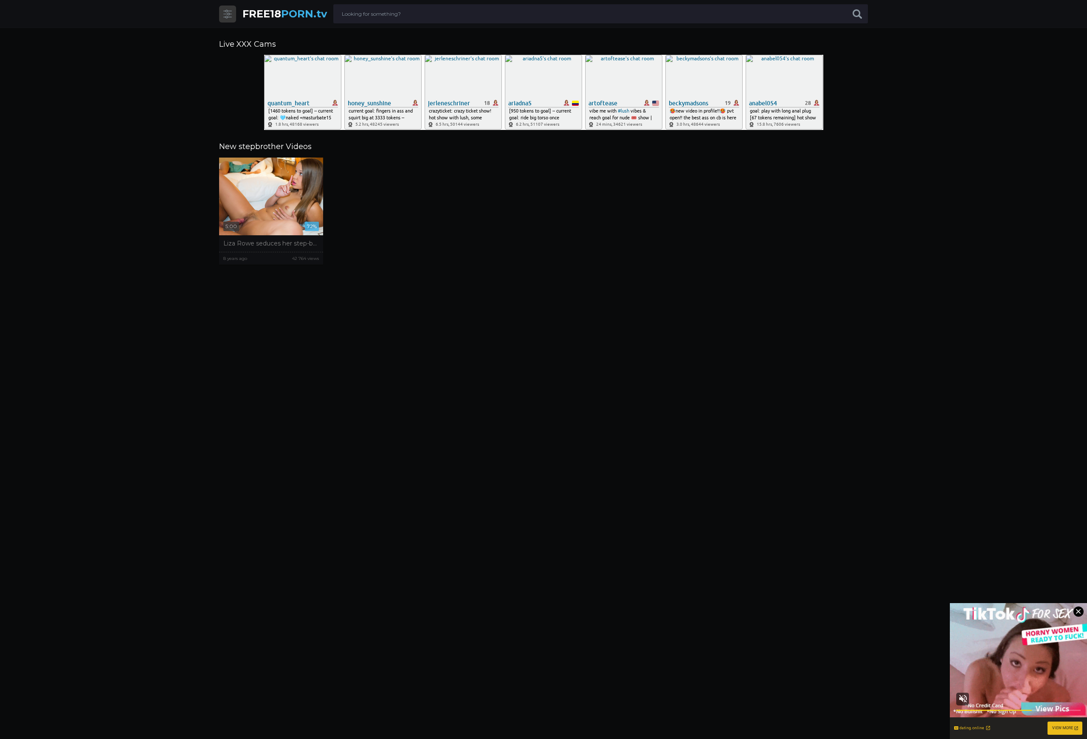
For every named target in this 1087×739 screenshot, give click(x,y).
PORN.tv (284, 14)
